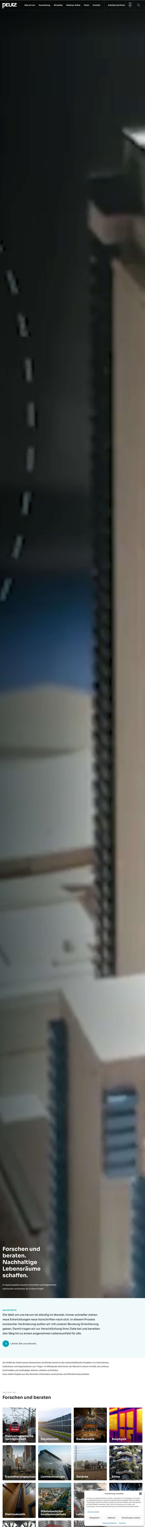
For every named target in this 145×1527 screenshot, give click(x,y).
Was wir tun (29, 5)
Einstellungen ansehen (131, 1518)
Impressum (122, 1523)
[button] (140, 1493)
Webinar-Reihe (73, 5)
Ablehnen (111, 1518)
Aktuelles (58, 5)
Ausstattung (44, 5)
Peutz (86, 5)
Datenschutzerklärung (110, 1523)
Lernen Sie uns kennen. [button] (23, 1343)
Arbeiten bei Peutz (116, 5)
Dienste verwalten (93, 1512)
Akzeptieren (94, 1518)
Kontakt (96, 5)
